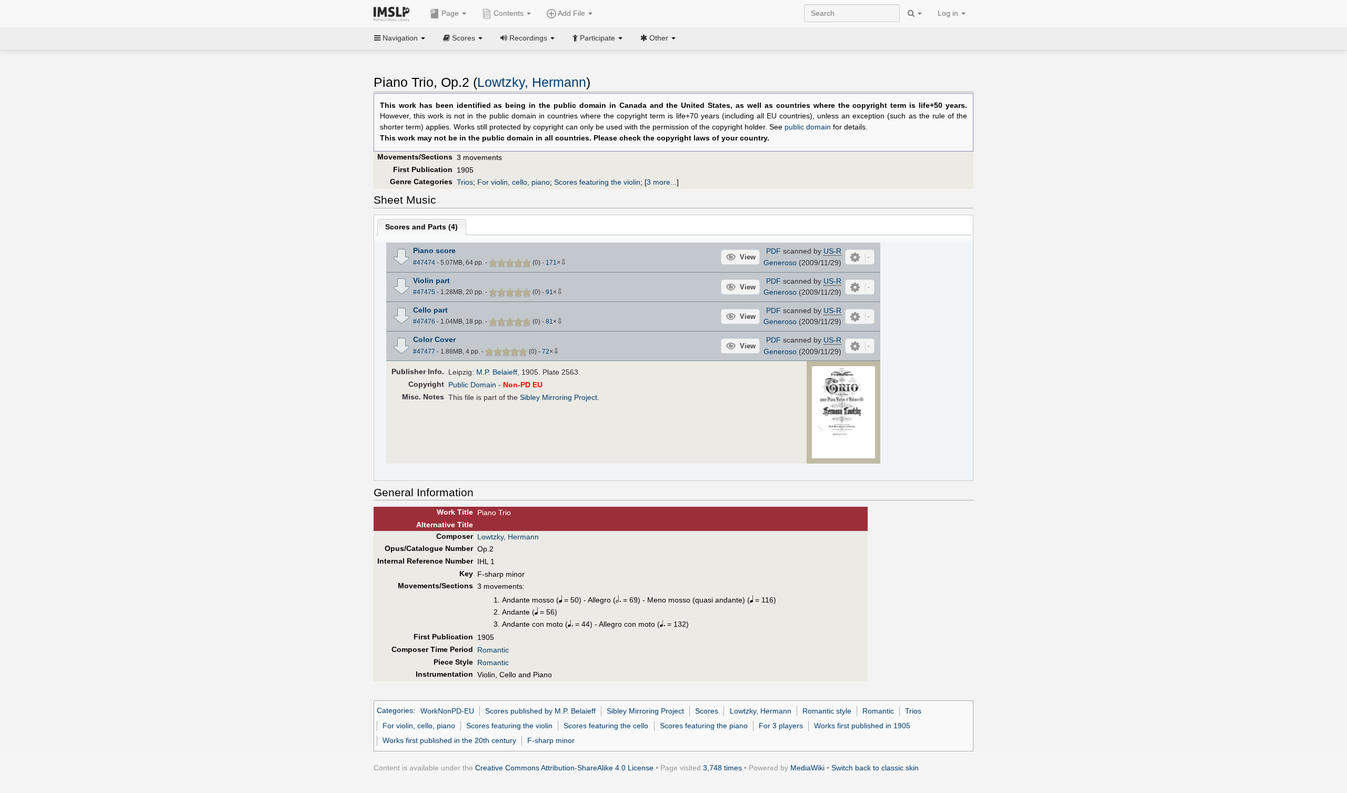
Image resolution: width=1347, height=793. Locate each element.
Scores (706, 711)
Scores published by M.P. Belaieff (540, 711)
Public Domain (472, 384)
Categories (395, 711)
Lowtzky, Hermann (531, 82)
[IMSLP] (394, 13)
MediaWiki (807, 768)
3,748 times (722, 768)
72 (545, 351)
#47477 (424, 351)
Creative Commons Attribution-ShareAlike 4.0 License (564, 768)
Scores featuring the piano (704, 725)
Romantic (493, 650)
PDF (773, 251)
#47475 (424, 292)
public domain (808, 127)
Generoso (780, 262)
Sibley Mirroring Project (558, 397)
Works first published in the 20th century (449, 740)
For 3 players (781, 725)
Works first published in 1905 (862, 725)
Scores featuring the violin (597, 182)
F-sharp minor (551, 740)
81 (549, 321)
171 (551, 262)
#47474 (424, 262)
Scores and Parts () (421, 227)
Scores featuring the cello (606, 725)
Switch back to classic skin (875, 768)
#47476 (424, 321)
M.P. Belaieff (496, 372)
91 (549, 292)
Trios (465, 182)
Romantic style (826, 711)
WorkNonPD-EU (447, 711)
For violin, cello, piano (513, 182)
